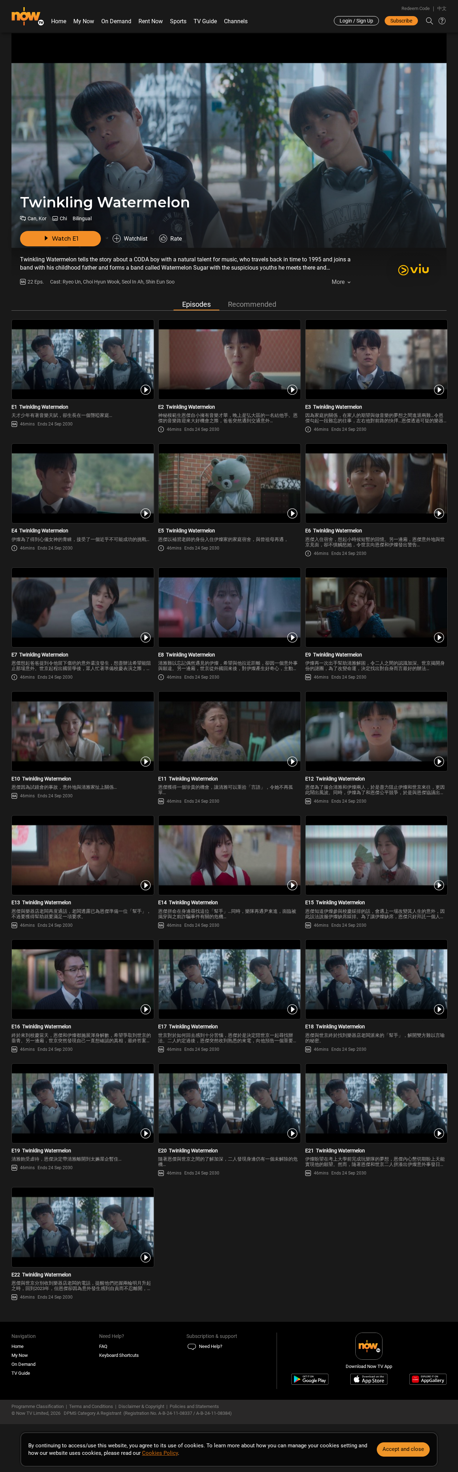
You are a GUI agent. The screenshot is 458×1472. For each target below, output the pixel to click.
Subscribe (401, 21)
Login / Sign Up (356, 21)
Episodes (196, 304)
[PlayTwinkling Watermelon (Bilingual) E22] (82, 1227)
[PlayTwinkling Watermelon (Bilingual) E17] (228, 979)
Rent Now (150, 21)
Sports (178, 21)
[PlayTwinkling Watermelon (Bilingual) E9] (376, 607)
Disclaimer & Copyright (141, 1406)
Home (58, 21)
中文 (442, 8)
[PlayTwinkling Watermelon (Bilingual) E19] (82, 1103)
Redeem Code (415, 8)
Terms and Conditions (91, 1406)
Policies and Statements (194, 1406)
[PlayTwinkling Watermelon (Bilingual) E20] (228, 1103)
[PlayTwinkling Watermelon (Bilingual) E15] (376, 855)
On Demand (116, 21)
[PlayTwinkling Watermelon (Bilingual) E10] (82, 731)
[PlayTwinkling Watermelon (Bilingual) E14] (228, 855)
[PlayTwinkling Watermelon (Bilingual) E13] (82, 855)
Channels (236, 21)
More (338, 282)
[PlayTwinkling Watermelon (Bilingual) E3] (376, 359)
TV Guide (205, 21)
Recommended (252, 304)
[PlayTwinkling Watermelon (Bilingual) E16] (82, 979)
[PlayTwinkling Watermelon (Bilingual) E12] (376, 731)
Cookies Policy (160, 1453)
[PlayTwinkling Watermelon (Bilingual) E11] (228, 731)
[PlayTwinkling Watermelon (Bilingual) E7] (82, 607)
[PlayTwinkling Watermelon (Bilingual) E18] (376, 979)
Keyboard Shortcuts (119, 1355)
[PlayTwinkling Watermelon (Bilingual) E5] (228, 483)
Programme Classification (37, 1406)
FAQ (103, 1346)
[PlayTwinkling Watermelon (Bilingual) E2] (228, 359)
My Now (83, 21)
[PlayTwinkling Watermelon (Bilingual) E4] (82, 483)
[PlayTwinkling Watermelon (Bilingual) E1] (82, 359)
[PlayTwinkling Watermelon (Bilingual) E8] (228, 607)
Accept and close (403, 1449)
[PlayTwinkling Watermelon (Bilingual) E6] (376, 483)
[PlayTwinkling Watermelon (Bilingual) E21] (376, 1103)
